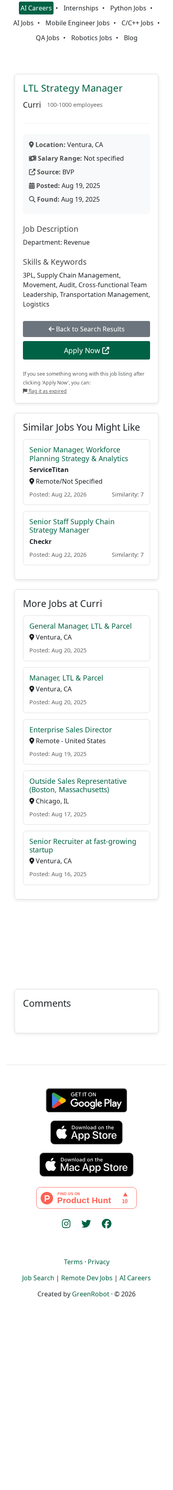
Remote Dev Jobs (87, 1277)
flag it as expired (47, 391)
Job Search (38, 1277)
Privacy (98, 1261)
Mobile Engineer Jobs (77, 22)
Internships (81, 8)
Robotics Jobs (91, 37)
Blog (131, 37)
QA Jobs (48, 37)
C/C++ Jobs (138, 22)
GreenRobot (90, 1294)
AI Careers (36, 8)
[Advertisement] (86, 939)
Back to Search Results (89, 329)
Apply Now (83, 350)
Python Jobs (128, 8)
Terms (73, 1261)
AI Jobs (23, 22)
